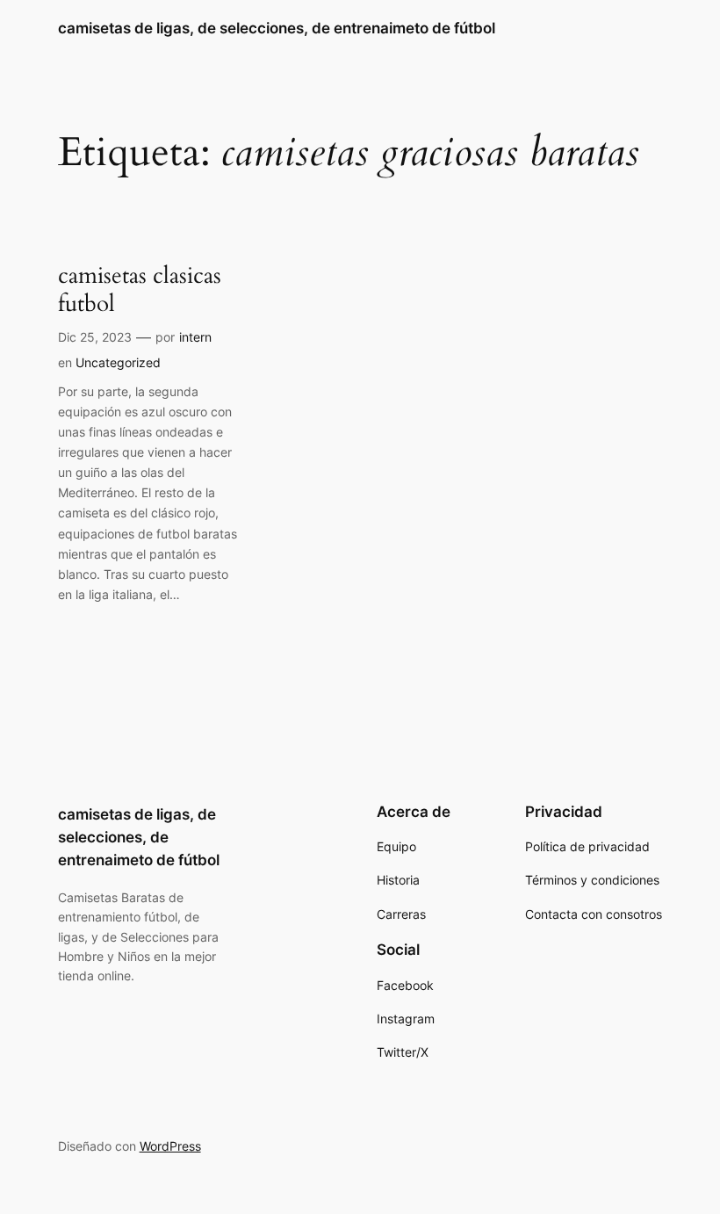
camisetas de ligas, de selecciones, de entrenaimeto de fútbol (276, 28)
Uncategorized (118, 362)
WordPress (170, 1145)
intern (195, 336)
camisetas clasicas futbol (139, 289)
